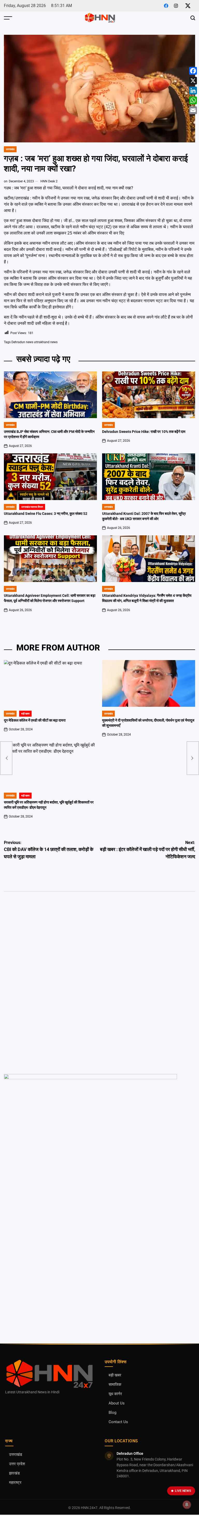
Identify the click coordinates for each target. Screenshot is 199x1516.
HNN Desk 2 (49, 181)
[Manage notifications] (187, 1504)
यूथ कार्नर (115, 1394)
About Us (117, 1403)
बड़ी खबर (25, 713)
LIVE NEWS (183, 1491)
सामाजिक (115, 1384)
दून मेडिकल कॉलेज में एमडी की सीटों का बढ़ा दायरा (35, 720)
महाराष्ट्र (15, 1482)
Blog (112, 1412)
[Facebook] (193, 71)
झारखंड (14, 1473)
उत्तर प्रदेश (17, 1464)
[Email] (193, 110)
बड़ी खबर (115, 1375)
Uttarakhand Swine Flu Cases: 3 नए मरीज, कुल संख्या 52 (45, 513)
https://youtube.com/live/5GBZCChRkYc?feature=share (49, 925)
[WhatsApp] (193, 100)
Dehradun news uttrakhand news (34, 342)
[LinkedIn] (193, 90)
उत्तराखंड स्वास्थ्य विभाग (32, 507)
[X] (193, 81)
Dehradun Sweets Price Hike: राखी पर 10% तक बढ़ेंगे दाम (143, 432)
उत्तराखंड (10, 149)
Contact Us (118, 1422)
